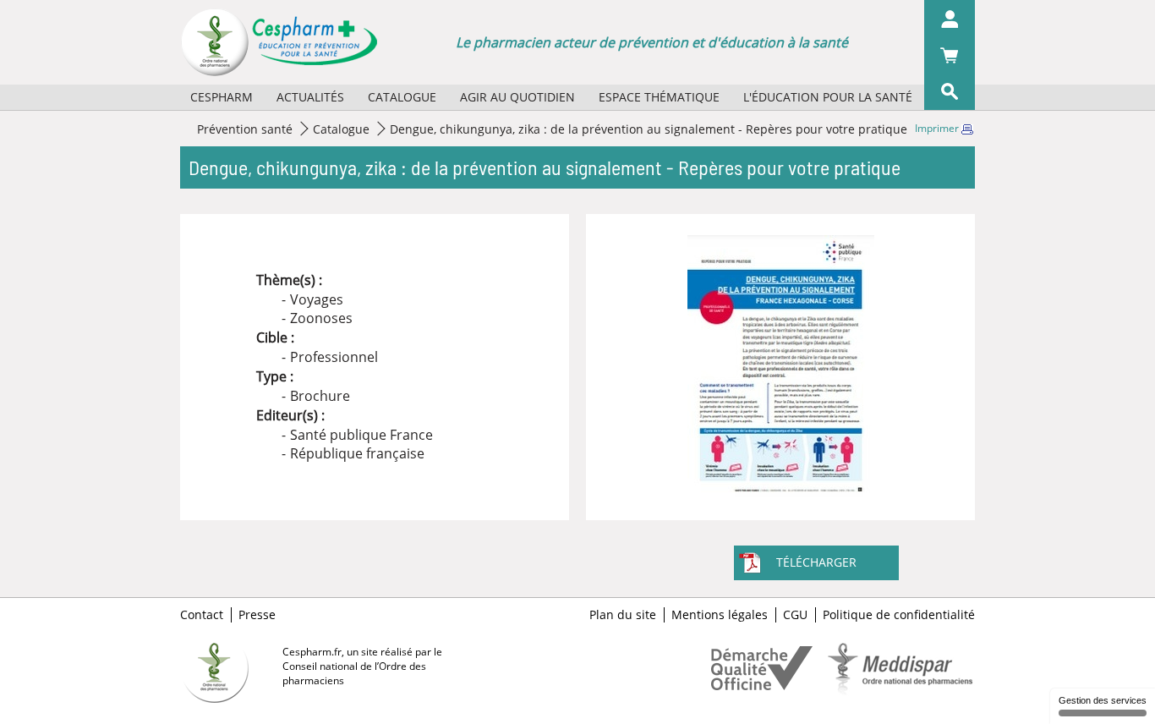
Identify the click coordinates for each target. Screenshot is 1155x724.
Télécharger (816, 562)
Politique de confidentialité (899, 615)
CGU (795, 615)
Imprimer (938, 128)
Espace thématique (659, 97)
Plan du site (622, 615)
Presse (257, 615)
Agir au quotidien (517, 97)
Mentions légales (719, 615)
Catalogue (402, 97)
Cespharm (221, 97)
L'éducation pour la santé (827, 97)
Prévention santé (245, 129)
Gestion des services (1103, 700)
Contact (201, 615)
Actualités (310, 97)
